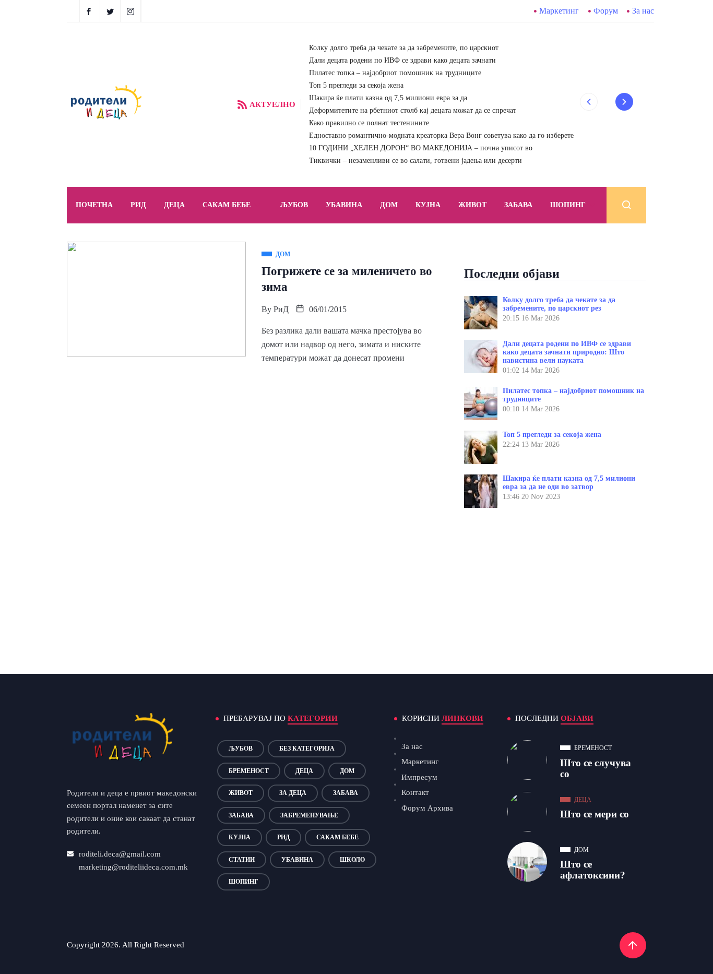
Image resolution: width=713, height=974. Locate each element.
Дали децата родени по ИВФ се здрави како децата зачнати (402, 60)
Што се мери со (594, 814)
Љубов (294, 205)
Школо (352, 859)
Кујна (428, 205)
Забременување (309, 815)
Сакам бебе (227, 205)
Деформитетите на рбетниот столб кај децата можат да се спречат (412, 110)
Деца (304, 771)
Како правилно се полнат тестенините (369, 123)
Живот (472, 205)
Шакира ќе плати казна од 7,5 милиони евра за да (388, 98)
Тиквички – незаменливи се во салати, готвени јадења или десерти (415, 160)
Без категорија (307, 748)
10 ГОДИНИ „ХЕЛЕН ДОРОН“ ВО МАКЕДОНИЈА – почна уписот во (420, 148)
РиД (281, 309)
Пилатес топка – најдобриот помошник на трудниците (395, 73)
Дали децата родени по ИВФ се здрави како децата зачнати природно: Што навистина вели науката (567, 352)
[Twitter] (111, 11)
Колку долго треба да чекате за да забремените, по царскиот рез (559, 304)
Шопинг (568, 205)
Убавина (344, 205)
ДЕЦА (174, 205)
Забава (518, 205)
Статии (242, 859)
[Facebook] (89, 11)
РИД (138, 205)
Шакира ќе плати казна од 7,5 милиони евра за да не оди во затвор (569, 482)
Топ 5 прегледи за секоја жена (356, 85)
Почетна (94, 205)
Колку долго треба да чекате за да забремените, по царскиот (403, 48)
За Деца (292, 793)
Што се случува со (595, 768)
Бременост (249, 771)
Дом (389, 205)
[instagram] (132, 11)
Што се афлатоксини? (592, 870)
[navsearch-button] (626, 205)
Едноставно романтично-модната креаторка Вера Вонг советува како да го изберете (441, 135)
